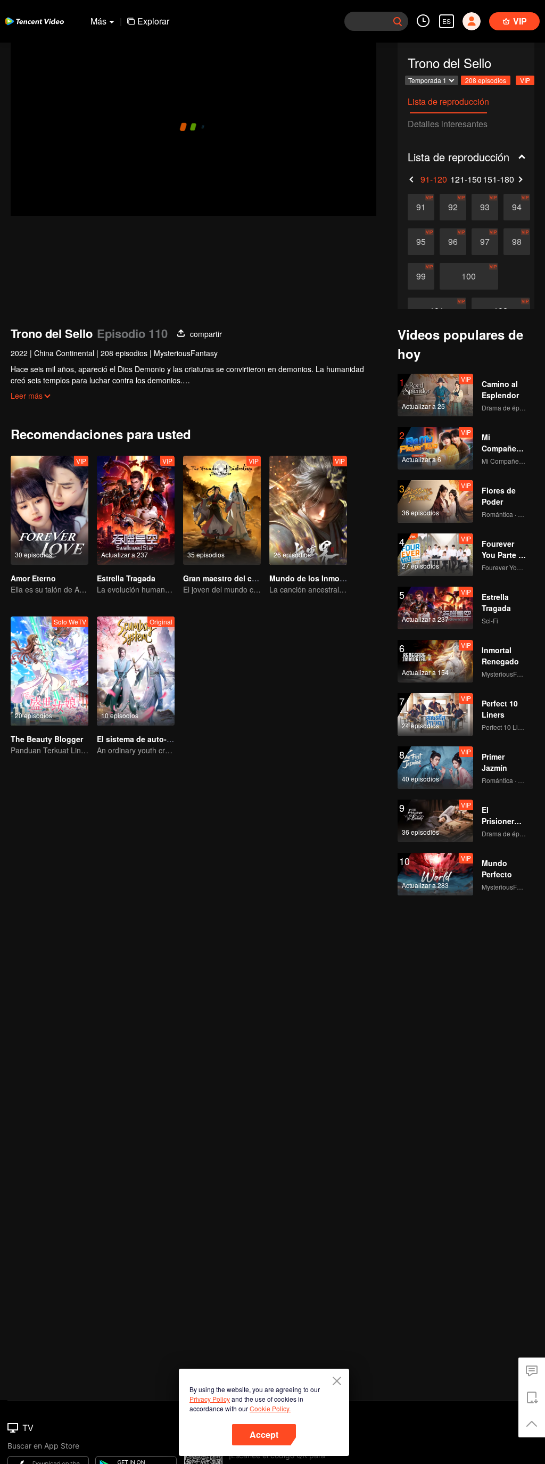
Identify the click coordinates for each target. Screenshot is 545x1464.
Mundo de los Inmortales (314, 578)
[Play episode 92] (453, 207)
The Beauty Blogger (47, 739)
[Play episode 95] (421, 241)
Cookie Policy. (270, 1408)
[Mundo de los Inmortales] (308, 510)
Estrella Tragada (126, 578)
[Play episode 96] (453, 241)
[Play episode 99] (421, 276)
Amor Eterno (33, 578)
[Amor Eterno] (49, 510)
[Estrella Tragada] (136, 510)
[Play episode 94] (516, 207)
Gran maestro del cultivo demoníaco (249, 578)
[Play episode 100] (469, 276)
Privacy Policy (209, 1398)
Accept (264, 1434)
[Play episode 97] (485, 241)
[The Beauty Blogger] (49, 671)
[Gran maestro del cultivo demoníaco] (222, 510)
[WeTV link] (34, 21)
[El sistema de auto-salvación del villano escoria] (136, 671)
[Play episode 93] (485, 207)
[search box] (397, 21)
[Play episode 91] (421, 207)
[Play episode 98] (516, 241)
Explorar (153, 21)
